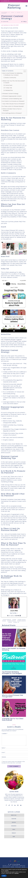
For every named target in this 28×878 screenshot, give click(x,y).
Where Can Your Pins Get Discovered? (14, 81)
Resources (13, 825)
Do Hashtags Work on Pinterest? (12, 113)
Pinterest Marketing (11, 620)
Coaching (14, 818)
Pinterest (14, 619)
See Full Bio (13, 613)
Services (14, 822)
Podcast (14, 833)
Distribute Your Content (12, 75)
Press (14, 829)
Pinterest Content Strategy (10, 93)
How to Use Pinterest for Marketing (12, 73)
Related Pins (9, 90)
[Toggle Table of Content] (24, 71)
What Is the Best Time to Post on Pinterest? (12, 109)
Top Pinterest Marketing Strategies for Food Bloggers (12, 672)
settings (17, 873)
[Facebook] (8, 615)
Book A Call (13, 815)
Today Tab (9, 88)
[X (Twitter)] (10, 615)
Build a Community (10, 77)
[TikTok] (14, 615)
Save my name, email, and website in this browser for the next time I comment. (13, 762)
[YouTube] (18, 615)
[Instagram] (12, 615)
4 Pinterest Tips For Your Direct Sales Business (12, 719)
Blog (14, 836)
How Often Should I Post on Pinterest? (14, 104)
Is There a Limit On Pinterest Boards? (13, 106)
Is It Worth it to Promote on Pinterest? (13, 101)
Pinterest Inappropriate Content (12, 96)
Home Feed (9, 85)
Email (3, 752)
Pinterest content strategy (9, 56)
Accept (4, 875)
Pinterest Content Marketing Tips (12, 98)
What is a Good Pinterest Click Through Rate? (12, 696)
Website (4, 757)
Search (7, 82)
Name (4, 748)
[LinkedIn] (20, 615)
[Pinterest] (16, 615)
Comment (5, 733)
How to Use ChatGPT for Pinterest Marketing (13, 649)
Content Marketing (7, 619)
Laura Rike (5, 21)
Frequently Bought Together (13, 339)
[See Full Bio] (17, 613)
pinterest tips (16, 622)
